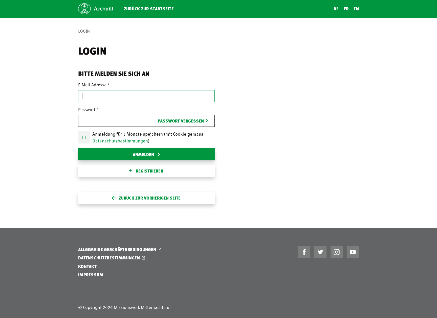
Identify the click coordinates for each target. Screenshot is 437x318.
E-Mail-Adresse (92, 85)
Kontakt (87, 266)
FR (346, 9)
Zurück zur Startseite (149, 9)
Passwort (86, 109)
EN (356, 9)
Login (84, 31)
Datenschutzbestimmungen (120, 140)
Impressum (90, 275)
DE (336, 9)
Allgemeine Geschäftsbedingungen (117, 249)
